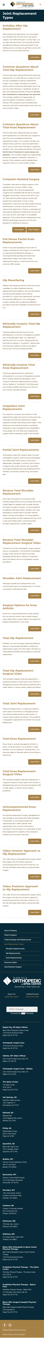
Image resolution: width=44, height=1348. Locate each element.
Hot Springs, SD (10, 1097)
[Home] (22, 5)
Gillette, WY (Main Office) (14, 1056)
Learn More (34, 57)
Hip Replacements (13, 953)
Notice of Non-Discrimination (14, 1334)
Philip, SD (7, 1128)
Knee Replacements (14, 958)
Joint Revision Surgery (13, 967)
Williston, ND (9, 1234)
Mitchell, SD (8, 1113)
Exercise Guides (10, 962)
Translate (29, 1013)
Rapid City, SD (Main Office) (15, 1027)
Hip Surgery (19, 229)
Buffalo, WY (8, 1159)
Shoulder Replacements (15, 949)
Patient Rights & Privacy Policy (14, 1330)
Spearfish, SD (9, 1144)
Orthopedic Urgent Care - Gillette (18, 1069)
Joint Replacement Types (14, 944)
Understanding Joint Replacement (17, 940)
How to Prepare (10, 931)
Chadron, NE (8, 1206)
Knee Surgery (34, 229)
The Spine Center (10, 1082)
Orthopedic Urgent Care (13, 1043)
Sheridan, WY (9, 1190)
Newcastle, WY (9, 1175)
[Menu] (3, 5)
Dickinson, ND (9, 1221)
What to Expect (10, 935)
